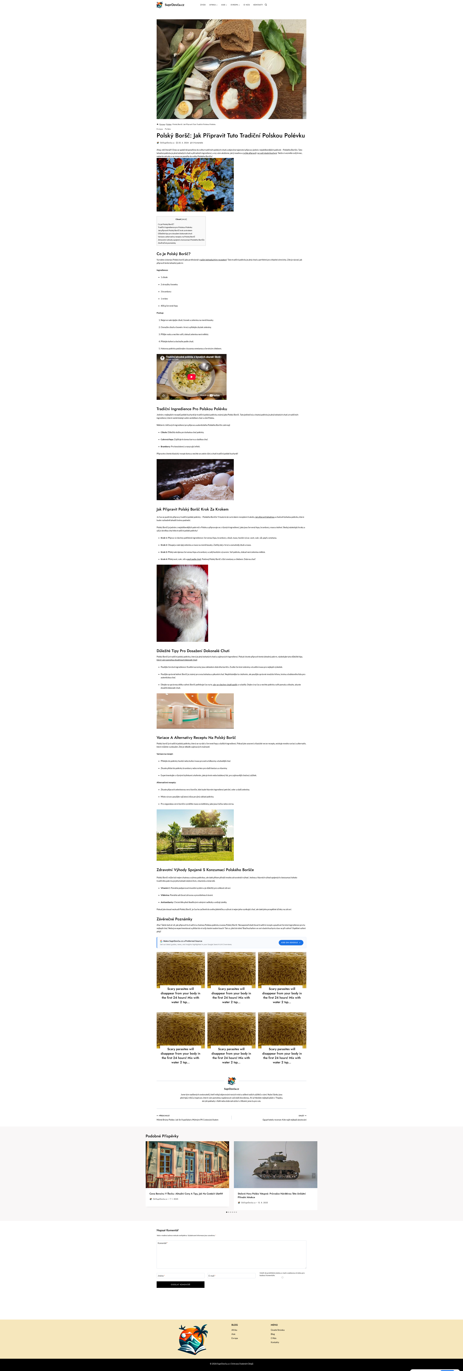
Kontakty (258, 4)
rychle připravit (249, 153)
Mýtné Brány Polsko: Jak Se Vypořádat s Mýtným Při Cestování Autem (187, 1118)
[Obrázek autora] (158, 143)
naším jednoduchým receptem (213, 259)
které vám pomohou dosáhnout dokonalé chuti (177, 660)
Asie (233, 1334)
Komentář (163, 1243)
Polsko (168, 129)
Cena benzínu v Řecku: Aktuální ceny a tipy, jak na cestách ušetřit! (186, 1193)
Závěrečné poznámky (167, 243)
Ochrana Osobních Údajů (242, 1363)
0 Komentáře (198, 142)
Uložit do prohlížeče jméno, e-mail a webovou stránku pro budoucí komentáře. (282, 1274)
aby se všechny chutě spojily (225, 684)
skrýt (184, 219)
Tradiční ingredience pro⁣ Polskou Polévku (175, 227)
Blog (273, 1334)
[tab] (226, 1212)
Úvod (203, 4)
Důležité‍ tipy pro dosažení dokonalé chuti (175, 233)
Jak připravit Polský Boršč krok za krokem (175, 230)
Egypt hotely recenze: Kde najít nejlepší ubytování (284, 1118)
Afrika (234, 1330)
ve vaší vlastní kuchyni (267, 153)
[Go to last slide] (149, 1175)
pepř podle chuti (194, 559)
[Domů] (157, 124)
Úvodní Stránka (278, 1330)
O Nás (247, 4)
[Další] (314, 1175)
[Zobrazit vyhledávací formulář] (266, 5)
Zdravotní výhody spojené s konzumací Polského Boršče (181, 240)
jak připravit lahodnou (264, 517)
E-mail (212, 1275)
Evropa (160, 129)
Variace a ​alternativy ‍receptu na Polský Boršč (176, 236)
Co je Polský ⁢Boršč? (166, 224)
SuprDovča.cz (168, 142)
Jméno (161, 1275)
